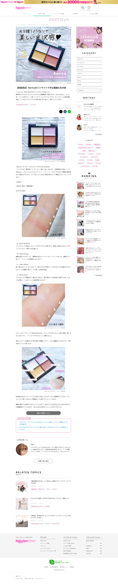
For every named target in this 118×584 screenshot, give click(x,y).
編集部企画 (34, 489)
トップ (24, 13)
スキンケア (80, 59)
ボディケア (80, 70)
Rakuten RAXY (23, 8)
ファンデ (98, 163)
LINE (87, 548)
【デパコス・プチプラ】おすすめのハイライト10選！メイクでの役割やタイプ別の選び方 (43, 423)
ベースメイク (23, 102)
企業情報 (46, 567)
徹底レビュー (41, 489)
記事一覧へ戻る (43, 461)
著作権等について (64, 567)
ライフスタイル (85, 166)
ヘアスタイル (84, 157)
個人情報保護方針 (54, 567)
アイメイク (80, 66)
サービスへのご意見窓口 (69, 548)
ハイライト (33, 104)
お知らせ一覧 (66, 540)
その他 (79, 84)
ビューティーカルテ (45, 548)
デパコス (90, 163)
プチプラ (47, 523)
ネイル (79, 77)
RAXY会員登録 (90, 540)
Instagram (88, 545)
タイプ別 (95, 166)
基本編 (98, 147)
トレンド (91, 154)
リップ (48, 489)
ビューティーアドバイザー (47, 551)
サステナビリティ (40, 578)
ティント (54, 489)
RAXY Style (41, 13)
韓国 (84, 150)
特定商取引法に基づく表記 (70, 553)
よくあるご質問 (93, 13)
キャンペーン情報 (59, 13)
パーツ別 (90, 160)
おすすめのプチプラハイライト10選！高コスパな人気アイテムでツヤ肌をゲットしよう (43, 428)
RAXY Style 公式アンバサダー (22, 104)
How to (80, 144)
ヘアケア (79, 73)
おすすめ (88, 144)
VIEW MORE (98, 134)
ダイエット (81, 163)
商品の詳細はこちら (43, 413)
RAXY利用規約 (67, 551)
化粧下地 (47, 506)
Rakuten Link (89, 551)
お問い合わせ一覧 (29, 578)
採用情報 (72, 567)
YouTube (88, 553)
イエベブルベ (94, 157)
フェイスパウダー (55, 523)
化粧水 (97, 160)
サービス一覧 (19, 578)
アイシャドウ (82, 154)
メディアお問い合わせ (69, 543)
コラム (79, 81)
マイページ (43, 545)
